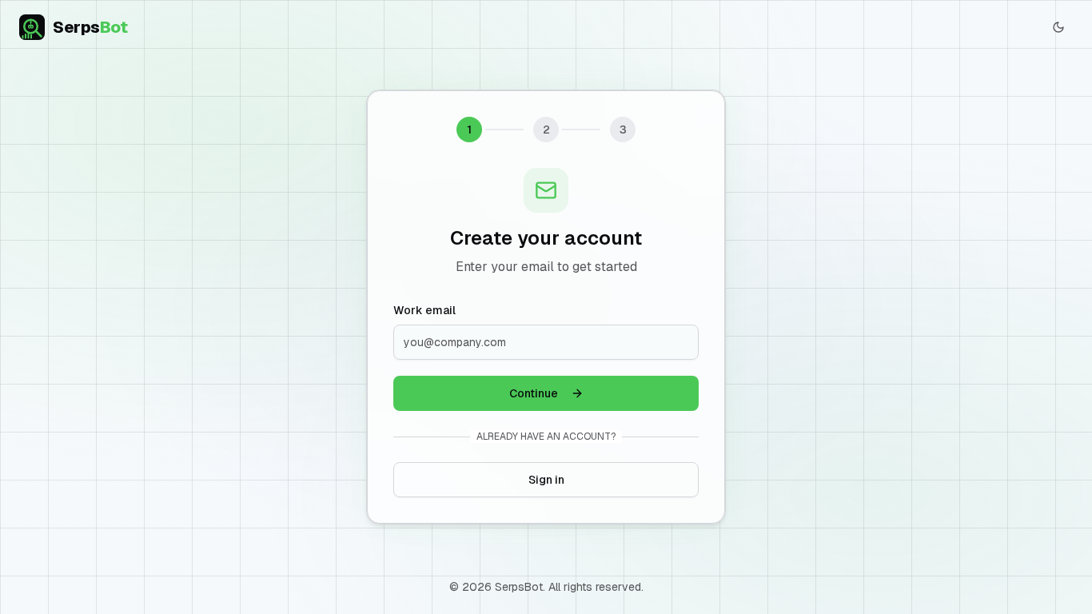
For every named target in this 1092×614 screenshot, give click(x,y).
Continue (533, 393)
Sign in (546, 479)
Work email (424, 310)
